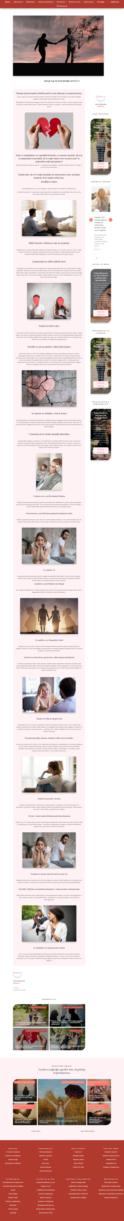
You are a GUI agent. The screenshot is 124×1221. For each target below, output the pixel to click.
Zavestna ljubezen (76, 1007)
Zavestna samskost (40, 1031)
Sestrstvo (91, 1084)
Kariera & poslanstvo (78, 1179)
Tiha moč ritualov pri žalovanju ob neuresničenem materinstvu (97, 1120)
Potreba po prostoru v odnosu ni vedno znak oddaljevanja (31, 1023)
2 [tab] (96, 258)
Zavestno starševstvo (111, 1197)
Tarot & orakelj (13, 1209)
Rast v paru (42, 1007)
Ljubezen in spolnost (45, 1156)
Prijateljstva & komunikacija (45, 1190)
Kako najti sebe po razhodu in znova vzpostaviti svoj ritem (29, 1047)
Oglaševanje (115, 2)
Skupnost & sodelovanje (45, 1201)
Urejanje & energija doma (111, 1167)
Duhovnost (78, 1152)
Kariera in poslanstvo (45, 2)
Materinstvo (30, 2)
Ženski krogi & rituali (45, 1213)
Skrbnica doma (111, 1159)
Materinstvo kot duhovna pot (111, 1186)
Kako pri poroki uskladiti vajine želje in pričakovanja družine (66, 1047)
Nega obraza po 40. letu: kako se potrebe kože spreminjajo (100, 277)
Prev (91, 220)
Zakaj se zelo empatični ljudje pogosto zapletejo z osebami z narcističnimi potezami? (67, 1022)
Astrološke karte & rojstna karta (13, 1182)
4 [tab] (102, 258)
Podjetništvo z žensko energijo (78, 1186)
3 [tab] (99, 258)
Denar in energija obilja (78, 1182)
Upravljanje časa (111, 1163)
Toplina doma (88, 2)
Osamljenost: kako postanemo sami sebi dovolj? (23, 1097)
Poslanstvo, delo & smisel (78, 1190)
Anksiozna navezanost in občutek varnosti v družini (98, 1097)
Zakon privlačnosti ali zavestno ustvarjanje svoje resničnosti (58, 1122)
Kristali (13, 1190)
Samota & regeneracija (46, 1194)
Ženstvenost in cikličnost (13, 1163)
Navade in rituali (78, 1159)
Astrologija (100, 2)
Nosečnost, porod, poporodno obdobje (111, 1190)
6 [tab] (107, 258)
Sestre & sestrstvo (45, 1197)
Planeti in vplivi (13, 1197)
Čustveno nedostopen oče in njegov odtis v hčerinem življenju (24, 1121)
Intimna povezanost (45, 1152)
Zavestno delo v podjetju (78, 1197)
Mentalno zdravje (20, 1082)
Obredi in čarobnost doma (111, 1156)
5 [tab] (104, 258)
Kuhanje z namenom (111, 1152)
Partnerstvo (61, 2)
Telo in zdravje (78, 1163)
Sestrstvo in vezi (74, 2)
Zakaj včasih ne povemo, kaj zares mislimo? (101, 415)
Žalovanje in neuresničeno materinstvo (111, 1194)
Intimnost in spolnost (13, 1152)
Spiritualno (13, 1205)
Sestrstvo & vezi (45, 1179)
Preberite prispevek (100, 165)
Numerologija (13, 1194)
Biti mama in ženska (111, 1182)
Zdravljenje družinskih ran (45, 1205)
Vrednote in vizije (78, 1167)
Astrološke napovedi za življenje (13, 1186)
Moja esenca (18, 2)
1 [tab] (93, 258)
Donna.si (16, 983)
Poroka (80, 1031)
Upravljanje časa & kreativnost (78, 1194)
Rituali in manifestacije (76, 1082)
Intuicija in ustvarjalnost (13, 1156)
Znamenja (13, 1213)
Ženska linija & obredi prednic (45, 1209)
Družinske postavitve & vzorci (97, 1082)
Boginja (7, 2)
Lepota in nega (13, 1159)
